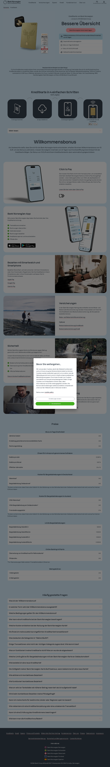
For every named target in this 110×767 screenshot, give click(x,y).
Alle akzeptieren (56, 403)
